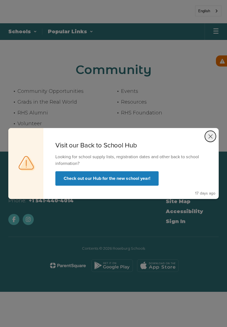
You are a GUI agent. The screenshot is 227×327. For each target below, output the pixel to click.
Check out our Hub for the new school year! (107, 178)
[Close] (210, 136)
